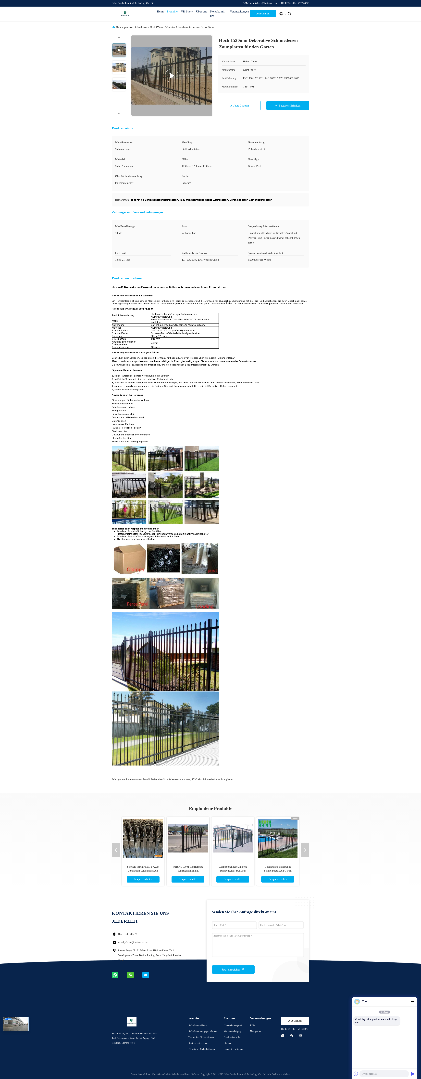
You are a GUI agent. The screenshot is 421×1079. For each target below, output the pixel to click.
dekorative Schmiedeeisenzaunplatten (170, 779)
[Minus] (413, 1001)
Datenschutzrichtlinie (140, 1074)
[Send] (412, 1073)
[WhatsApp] (119, 977)
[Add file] (356, 1073)
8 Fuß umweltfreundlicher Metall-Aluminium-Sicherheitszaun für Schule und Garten (143, 870)
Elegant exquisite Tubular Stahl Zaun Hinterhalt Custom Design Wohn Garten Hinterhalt (232, 870)
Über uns (201, 11)
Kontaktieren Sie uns (233, 1049)
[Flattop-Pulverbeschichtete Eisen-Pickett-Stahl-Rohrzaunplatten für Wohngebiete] (188, 838)
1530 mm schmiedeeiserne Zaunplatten (212, 779)
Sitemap (227, 1043)
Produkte (172, 11)
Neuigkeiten (255, 1031)
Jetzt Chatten (263, 13)
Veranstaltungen (238, 11)
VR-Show (187, 11)
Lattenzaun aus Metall (138, 779)
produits (128, 27)
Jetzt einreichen (231, 969)
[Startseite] (125, 14)
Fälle (252, 1025)
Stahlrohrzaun (141, 27)
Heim (160, 11)
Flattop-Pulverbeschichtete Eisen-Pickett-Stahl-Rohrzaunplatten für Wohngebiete (188, 870)
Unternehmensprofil (233, 1025)
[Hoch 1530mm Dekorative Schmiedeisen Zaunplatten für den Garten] (171, 75)
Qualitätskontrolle (232, 1037)
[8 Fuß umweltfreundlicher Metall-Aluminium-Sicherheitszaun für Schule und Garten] (143, 838)
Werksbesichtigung (232, 1031)
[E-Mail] (149, 977)
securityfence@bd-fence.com (133, 942)
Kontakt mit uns (217, 13)
